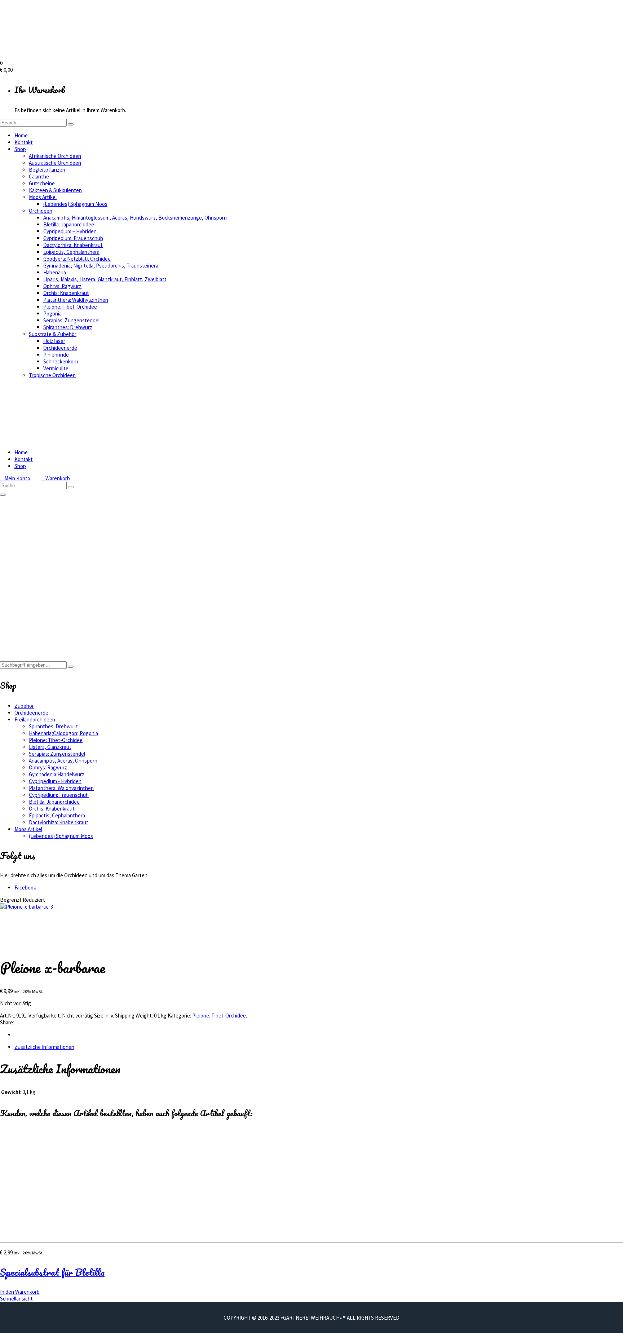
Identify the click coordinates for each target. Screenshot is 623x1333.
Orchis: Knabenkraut (66, 293)
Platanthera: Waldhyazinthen (75, 299)
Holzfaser (54, 340)
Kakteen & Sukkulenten (55, 190)
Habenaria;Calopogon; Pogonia (63, 733)
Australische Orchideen (55, 162)
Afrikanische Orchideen (55, 156)
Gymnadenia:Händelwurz (56, 774)
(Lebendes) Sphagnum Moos (75, 203)
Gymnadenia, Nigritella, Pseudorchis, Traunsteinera (100, 265)
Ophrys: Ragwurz (62, 286)
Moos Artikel (43, 197)
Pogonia (52, 313)
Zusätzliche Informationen (44, 1046)
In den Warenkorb (20, 1291)
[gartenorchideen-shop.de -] (72, 56)
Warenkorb (55, 478)
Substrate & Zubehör (52, 334)
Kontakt (23, 142)
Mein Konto (15, 478)
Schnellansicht (16, 1298)
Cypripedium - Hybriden (55, 781)
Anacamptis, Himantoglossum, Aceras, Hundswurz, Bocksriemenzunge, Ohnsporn (135, 217)
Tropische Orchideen (52, 375)
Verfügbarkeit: (44, 1015)
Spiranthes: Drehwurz (67, 327)
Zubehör (24, 705)
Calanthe (39, 176)
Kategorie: (179, 1015)
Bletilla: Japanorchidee (68, 224)
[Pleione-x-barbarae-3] (26, 906)
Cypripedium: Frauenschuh (73, 238)
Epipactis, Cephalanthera (71, 251)
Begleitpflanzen (47, 169)
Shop (20, 149)
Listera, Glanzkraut (50, 746)
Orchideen (40, 210)
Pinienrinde (56, 354)
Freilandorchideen (34, 598)
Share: (7, 1022)
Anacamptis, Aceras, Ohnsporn (63, 760)
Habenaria (54, 272)
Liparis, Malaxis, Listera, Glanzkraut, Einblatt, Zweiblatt (105, 279)
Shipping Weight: (134, 1015)
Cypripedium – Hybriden (70, 231)
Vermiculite (56, 368)
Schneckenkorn (60, 361)
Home (21, 135)
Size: (99, 1015)
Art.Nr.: (7, 1015)
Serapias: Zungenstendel (71, 320)
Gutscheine (42, 183)
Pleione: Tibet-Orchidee (70, 306)
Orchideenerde (60, 347)
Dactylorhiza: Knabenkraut (73, 245)
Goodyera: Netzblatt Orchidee (77, 258)
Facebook (25, 887)
